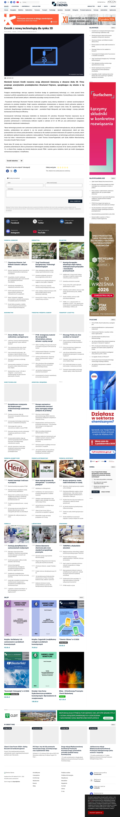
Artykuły (14, 31)
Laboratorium (36, 523)
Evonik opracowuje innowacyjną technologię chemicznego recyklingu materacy (102, 360)
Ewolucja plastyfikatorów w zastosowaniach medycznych (103, 328)
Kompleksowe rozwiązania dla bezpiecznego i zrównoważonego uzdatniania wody (103, 31)
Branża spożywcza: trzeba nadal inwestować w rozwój (103, 45)
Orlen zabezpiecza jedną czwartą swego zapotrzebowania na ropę (101, 64)
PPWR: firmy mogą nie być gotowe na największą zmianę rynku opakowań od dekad (103, 204)
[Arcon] (111, 2)
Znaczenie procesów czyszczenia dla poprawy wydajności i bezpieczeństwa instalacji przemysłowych (103, 198)
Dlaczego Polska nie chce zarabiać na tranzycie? (101, 50)
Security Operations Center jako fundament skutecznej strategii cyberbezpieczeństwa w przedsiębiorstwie (103, 209)
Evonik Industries (12, 161)
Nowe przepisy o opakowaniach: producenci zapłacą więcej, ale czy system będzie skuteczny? (102, 192)
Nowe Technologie (10, 382)
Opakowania (63, 523)
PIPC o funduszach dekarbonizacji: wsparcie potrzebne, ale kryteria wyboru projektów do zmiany (103, 347)
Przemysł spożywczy (66, 458)
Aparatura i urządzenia (39, 382)
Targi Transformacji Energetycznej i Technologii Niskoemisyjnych (103, 59)
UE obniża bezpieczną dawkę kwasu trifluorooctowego (101, 337)
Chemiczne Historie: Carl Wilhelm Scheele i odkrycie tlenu (102, 40)
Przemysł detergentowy (40, 458)
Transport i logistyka (66, 312)
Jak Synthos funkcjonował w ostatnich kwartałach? (101, 365)
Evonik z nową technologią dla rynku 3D (26, 31)
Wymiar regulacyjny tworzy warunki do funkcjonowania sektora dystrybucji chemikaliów (101, 69)
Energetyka (36, 240)
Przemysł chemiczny (11, 240)
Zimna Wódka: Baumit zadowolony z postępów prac (103, 323)
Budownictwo (8, 312)
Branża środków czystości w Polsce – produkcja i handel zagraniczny (101, 217)
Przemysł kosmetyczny (12, 458)
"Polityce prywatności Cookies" (106, 808)
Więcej (81, 597)
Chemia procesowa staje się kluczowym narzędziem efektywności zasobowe (102, 36)
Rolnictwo (62, 240)
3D (21, 161)
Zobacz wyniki (105, 492)
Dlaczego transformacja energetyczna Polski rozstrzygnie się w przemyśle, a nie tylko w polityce (103, 186)
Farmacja (7, 523)
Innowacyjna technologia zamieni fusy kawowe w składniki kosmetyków (103, 54)
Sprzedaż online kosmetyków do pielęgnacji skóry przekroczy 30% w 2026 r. (102, 352)
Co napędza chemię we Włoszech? (100, 356)
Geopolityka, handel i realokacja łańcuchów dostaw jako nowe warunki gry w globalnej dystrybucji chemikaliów (102, 75)
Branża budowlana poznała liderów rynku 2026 (103, 214)
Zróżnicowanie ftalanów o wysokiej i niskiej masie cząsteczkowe (102, 332)
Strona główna (7, 31)
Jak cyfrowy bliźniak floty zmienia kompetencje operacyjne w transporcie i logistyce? (103, 342)
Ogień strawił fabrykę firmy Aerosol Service (102, 181)
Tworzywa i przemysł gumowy (41, 312)
